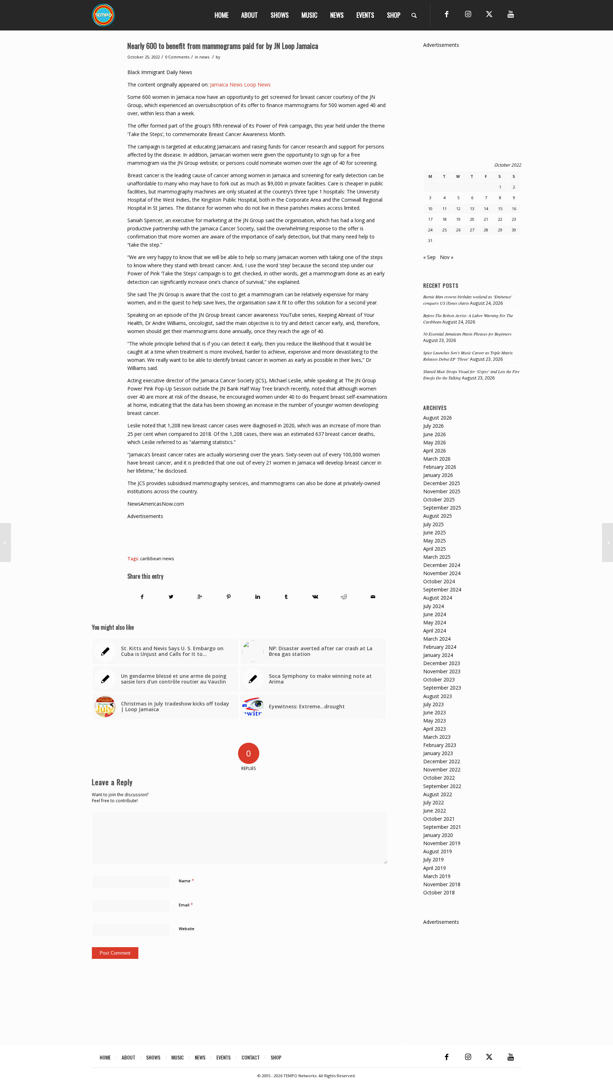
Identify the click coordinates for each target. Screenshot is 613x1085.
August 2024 (437, 597)
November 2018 (441, 884)
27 (472, 229)
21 (486, 219)
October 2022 (439, 777)
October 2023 (439, 679)
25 (444, 229)
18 (444, 219)
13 (472, 208)
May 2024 (434, 622)
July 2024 (433, 606)
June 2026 (434, 434)
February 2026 (439, 466)
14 (486, 208)
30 (514, 229)
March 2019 (437, 876)
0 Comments (177, 57)
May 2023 (434, 720)
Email (186, 904)
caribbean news (157, 559)
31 (430, 240)
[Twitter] (489, 14)
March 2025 (437, 556)
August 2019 (437, 851)
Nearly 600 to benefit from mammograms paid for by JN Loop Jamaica (222, 45)
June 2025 (434, 532)
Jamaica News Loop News (240, 84)
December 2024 (441, 565)
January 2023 (438, 753)
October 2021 (439, 818)
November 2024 (441, 573)
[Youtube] (510, 14)
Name (186, 880)
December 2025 (441, 483)
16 (514, 208)
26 (458, 229)
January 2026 (438, 475)
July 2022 (433, 802)
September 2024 (442, 589)
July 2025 (433, 524)
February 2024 (439, 646)
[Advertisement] (256, 536)
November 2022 (441, 769)
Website (186, 928)
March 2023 (437, 736)
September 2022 (442, 786)
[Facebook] (446, 14)
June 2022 (434, 810)
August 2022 (437, 794)
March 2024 (437, 638)
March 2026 (437, 458)
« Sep (429, 257)
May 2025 (434, 540)
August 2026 (437, 417)
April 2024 (434, 630)
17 (430, 219)
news (204, 57)
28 (486, 229)
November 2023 (441, 671)
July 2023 (433, 704)
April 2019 (434, 868)
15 (500, 208)
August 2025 (437, 515)
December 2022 (441, 761)
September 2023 (442, 687)
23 (514, 219)
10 (430, 208)
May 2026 (434, 442)
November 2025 (441, 491)
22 (500, 219)
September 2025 (442, 507)
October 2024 (439, 581)
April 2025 (434, 548)
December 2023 (441, 663)
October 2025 (439, 499)
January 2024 (438, 655)
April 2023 (434, 728)
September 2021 (442, 826)
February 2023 (439, 745)
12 (458, 208)
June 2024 (434, 614)
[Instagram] (468, 14)
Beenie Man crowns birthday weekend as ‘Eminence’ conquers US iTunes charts (467, 300)
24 (430, 229)
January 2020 (438, 835)
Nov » (446, 257)
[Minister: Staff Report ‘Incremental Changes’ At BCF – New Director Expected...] (5, 542)
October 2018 (439, 892)
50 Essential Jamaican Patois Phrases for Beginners (467, 334)
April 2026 (434, 450)
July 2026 (433, 425)
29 (500, 229)
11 (444, 208)
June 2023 (434, 712)
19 (458, 219)
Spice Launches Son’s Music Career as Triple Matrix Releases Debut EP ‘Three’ (468, 356)
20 (472, 219)
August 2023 (437, 696)
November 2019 (441, 843)
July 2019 (433, 859)
